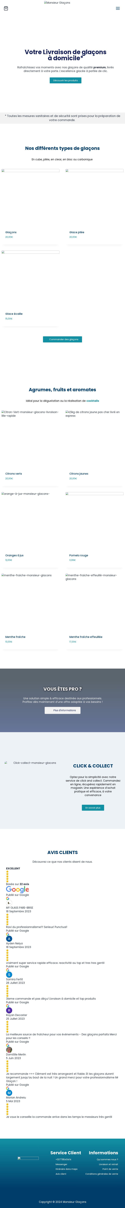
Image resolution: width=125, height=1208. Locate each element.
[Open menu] (117, 8)
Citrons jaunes (78, 474)
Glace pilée (76, 232)
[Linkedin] (73, 1191)
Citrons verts (13, 474)
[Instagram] (51, 1191)
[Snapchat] (66, 1191)
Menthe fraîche (15, 637)
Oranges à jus (14, 555)
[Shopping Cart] (6, 8)
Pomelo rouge (78, 555)
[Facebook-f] (58, 1191)
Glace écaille (14, 314)
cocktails (92, 401)
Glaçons (10, 232)
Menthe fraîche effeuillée (85, 637)
